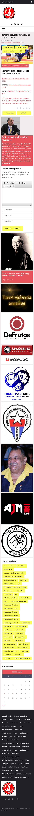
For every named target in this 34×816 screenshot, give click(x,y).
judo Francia (8, 630)
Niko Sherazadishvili (10, 651)
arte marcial (8, 569)
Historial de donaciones (21, 777)
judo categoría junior (12, 98)
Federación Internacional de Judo (15, 587)
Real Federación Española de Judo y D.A (16, 92)
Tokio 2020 (18, 654)
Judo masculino (9, 51)
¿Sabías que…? (24, 733)
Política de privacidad (17, 770)
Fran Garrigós (8, 591)
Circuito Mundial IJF (10, 580)
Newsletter (24, 767)
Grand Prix (20, 591)
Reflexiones (18, 729)
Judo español (9, 41)
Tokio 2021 (7, 658)
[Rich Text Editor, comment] (17, 196)
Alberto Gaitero (9, 566)
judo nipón (7, 640)
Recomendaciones (7, 729)
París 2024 (24, 651)
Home (3, 41)
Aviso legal (5, 770)
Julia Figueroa (23, 644)
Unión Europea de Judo (22, 658)
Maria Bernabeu (23, 647)
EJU (19, 584)
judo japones (8, 633)
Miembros (13, 763)
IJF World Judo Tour (10, 598)
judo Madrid (8, 637)
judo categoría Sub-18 (11, 619)
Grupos (17, 767)
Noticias (20, 51)
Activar (10, 767)
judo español (21, 101)
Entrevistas (28, 719)
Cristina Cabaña (9, 584)
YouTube (11, 719)
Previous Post (10, 113)
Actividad (5, 763)
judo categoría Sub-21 (11, 623)
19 (12, 694)
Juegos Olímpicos (9, 644)
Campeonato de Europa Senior (14, 573)
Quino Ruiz (7, 654)
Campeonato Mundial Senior (13, 576)
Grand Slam (8, 594)
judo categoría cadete (11, 605)
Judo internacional (25, 723)
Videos (15, 733)
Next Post (23, 113)
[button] (4, 183)
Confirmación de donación (23, 774)
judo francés (20, 630)
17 (4, 694)
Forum (20, 763)
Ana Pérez (21, 566)
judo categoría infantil (11, 608)
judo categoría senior (11, 615)
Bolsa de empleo (7, 716)
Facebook (5, 723)
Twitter (4, 719)
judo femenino (21, 626)
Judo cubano (14, 723)
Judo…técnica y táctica (9, 726)
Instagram (19, 719)
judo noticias (23, 103)
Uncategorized (6, 733)
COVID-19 (23, 580)
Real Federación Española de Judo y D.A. (16, 86)
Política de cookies (7, 774)
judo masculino (13, 103)
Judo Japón (19, 633)
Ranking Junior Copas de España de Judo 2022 (15, 79)
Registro (26, 763)
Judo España (11, 101)
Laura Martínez (9, 647)
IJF (16, 594)
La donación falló (7, 777)
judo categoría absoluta (18, 601)
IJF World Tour (25, 598)
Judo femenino (21, 47)
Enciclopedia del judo (20, 716)
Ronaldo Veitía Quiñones (10, 66)
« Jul (3, 705)
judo (5, 601)
